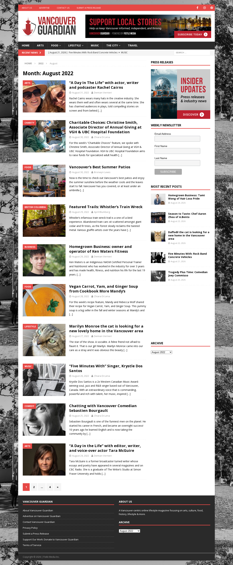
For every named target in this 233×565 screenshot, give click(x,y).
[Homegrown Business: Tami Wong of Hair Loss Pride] (158, 199)
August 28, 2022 (80, 296)
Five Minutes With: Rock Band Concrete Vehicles (187, 255)
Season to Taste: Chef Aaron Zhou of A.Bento (187, 215)
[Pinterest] (211, 8)
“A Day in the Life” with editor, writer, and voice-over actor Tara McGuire (105, 448)
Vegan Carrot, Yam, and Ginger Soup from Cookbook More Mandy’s (103, 289)
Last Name (161, 158)
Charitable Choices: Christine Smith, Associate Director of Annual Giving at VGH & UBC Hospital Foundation (105, 127)
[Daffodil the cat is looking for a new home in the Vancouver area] (158, 236)
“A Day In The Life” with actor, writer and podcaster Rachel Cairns (104, 85)
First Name (161, 146)
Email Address (163, 133)
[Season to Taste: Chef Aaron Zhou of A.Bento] (158, 217)
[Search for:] (192, 52)
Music (95, 45)
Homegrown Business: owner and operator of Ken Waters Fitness (100, 249)
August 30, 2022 (80, 137)
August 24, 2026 (178, 202)
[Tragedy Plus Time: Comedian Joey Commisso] (158, 276)
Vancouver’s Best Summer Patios (99, 166)
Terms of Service (32, 545)
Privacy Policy (30, 527)
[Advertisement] (178, 313)
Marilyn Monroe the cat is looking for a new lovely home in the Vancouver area (106, 328)
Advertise (44, 7)
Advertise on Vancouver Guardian (41, 516)
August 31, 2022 (80, 92)
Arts (40, 45)
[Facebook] (197, 8)
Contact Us (63, 7)
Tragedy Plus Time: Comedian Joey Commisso (188, 273)
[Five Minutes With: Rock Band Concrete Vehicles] (158, 257)
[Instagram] (204, 8)
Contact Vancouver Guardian (39, 522)
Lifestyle (74, 45)
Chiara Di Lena (102, 137)
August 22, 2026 (178, 243)
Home (25, 45)
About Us (27, 7)
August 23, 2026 (178, 221)
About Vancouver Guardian (38, 510)
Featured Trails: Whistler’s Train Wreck (106, 206)
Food (54, 45)
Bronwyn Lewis (102, 172)
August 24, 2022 (80, 455)
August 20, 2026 (178, 279)
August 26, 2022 (80, 376)
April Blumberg (102, 212)
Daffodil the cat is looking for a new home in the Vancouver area (188, 235)
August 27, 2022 (80, 336)
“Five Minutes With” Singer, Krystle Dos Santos (106, 368)
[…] (100, 110)
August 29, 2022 (80, 212)
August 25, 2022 (80, 415)
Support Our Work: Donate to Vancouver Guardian (50, 539)
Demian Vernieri (103, 92)
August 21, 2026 (178, 261)
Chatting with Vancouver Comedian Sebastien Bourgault (103, 408)
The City (112, 45)
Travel (133, 45)
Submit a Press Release (89, 7)
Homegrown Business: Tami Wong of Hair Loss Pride (186, 197)
